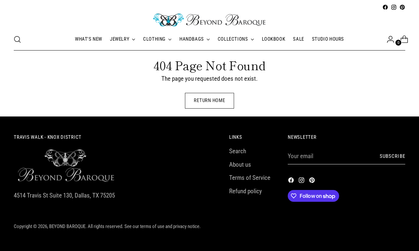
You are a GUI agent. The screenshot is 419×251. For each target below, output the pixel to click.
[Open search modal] (17, 39)
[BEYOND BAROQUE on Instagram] (394, 7)
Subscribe (392, 156)
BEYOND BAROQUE (67, 226)
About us (240, 164)
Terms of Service (249, 177)
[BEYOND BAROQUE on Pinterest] (402, 7)
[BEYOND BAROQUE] (209, 20)
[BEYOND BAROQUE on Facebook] (385, 7)
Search (237, 151)
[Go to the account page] (387, 39)
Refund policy (245, 191)
